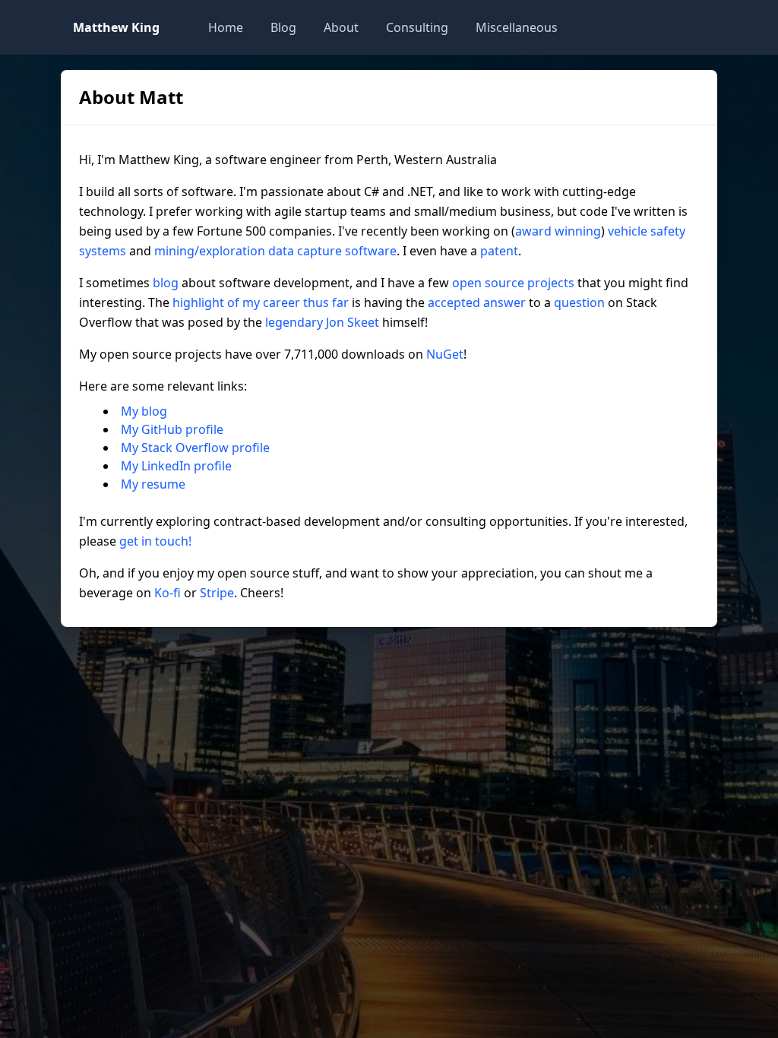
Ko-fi (167, 592)
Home (225, 27)
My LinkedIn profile (176, 465)
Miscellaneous (517, 27)
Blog (283, 27)
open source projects (513, 282)
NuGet (444, 354)
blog (166, 282)
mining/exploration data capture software (275, 250)
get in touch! (155, 541)
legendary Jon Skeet (322, 322)
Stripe (217, 592)
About (341, 27)
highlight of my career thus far (260, 302)
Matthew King (116, 27)
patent (499, 250)
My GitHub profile (172, 429)
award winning (558, 231)
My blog (144, 411)
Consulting (417, 27)
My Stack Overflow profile (195, 447)
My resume (153, 484)
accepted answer (477, 302)
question (579, 302)
